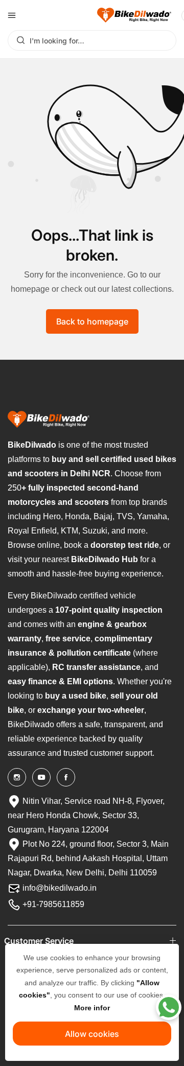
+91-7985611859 (52, 904)
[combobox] (92, 40)
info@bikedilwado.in (58, 888)
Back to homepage (92, 321)
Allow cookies (92, 1034)
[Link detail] (17, 777)
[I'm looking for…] (18, 40)
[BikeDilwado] (134, 15)
